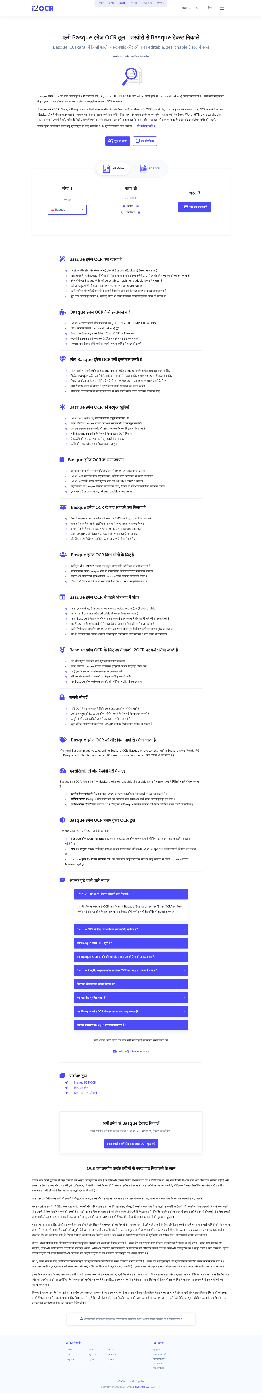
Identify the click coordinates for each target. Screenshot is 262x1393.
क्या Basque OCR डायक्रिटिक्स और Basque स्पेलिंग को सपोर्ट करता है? (131, 957)
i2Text (69, 1354)
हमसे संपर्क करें (159, 1354)
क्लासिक (131, 212)
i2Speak (70, 1359)
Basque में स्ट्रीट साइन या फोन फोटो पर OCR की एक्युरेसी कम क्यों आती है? (131, 970)
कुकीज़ (141, 1381)
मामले (132, 1381)
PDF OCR (158, 1363)
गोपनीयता (122, 1381)
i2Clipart (111, 1354)
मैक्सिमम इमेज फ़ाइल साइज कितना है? (131, 984)
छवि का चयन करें (198, 207)
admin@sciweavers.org (134, 1051)
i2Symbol (91, 1354)
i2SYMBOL (147, 3)
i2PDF (101, 3)
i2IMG (112, 3)
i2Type (90, 1359)
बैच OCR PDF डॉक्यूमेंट (85, 1093)
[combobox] (67, 210)
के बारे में (156, 1349)
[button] (186, 8)
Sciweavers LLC (141, 1386)
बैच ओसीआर (147, 141)
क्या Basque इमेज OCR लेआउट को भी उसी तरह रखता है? (131, 1011)
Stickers (111, 1359)
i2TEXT (133, 3)
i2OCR (122, 3)
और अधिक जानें (145, 126)
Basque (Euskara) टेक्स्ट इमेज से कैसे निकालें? (131, 894)
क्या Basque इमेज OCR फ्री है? (131, 943)
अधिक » (160, 3)
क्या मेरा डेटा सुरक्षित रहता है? (131, 998)
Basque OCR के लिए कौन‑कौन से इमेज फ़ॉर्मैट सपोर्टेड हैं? (131, 929)
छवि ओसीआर (159, 1359)
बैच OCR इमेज (80, 1088)
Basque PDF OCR (84, 1082)
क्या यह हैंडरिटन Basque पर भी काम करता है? (131, 1025)
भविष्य (130, 206)
